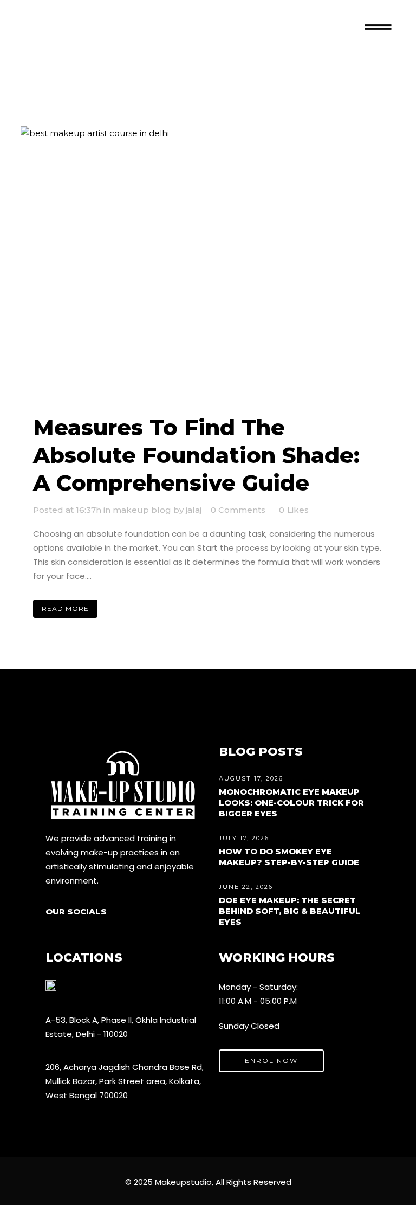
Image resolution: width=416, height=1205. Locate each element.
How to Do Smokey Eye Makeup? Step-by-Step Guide (289, 856)
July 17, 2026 (244, 838)
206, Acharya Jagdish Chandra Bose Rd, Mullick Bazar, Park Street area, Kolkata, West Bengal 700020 (125, 1081)
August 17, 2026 (251, 778)
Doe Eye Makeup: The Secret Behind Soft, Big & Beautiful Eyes (290, 911)
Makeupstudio (183, 1182)
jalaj (194, 510)
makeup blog (142, 510)
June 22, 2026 (246, 887)
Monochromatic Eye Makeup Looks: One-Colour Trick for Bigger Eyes (291, 803)
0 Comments (238, 510)
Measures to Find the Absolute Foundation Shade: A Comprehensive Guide (196, 455)
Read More (65, 608)
